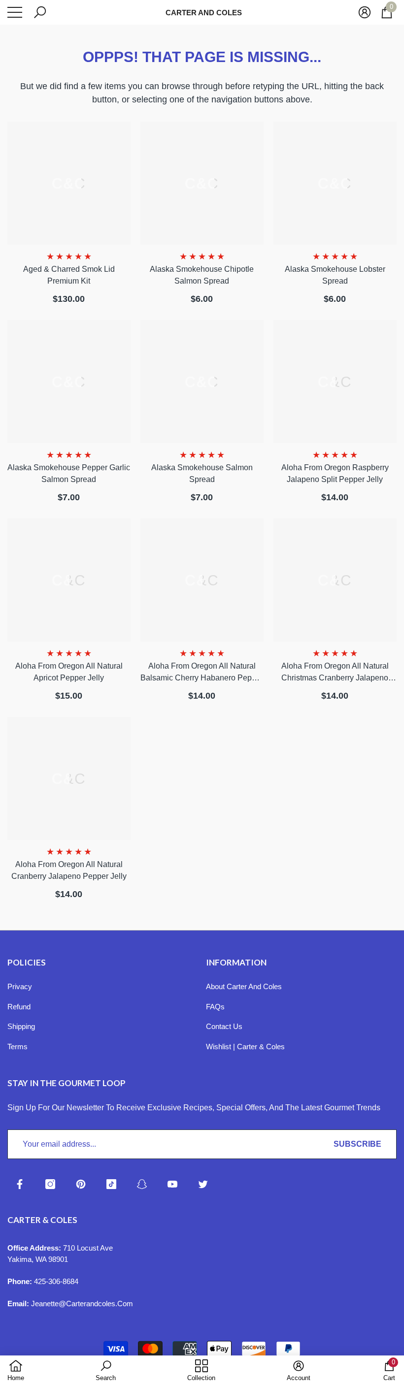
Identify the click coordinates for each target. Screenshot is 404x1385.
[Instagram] (50, 1184)
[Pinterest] (80, 1184)
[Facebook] (19, 1184)
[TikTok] (111, 1184)
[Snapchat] (142, 1184)
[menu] (14, 12)
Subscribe (357, 1144)
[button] (40, 12)
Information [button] (236, 962)
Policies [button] (26, 962)
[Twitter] (203, 1184)
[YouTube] (172, 1184)
